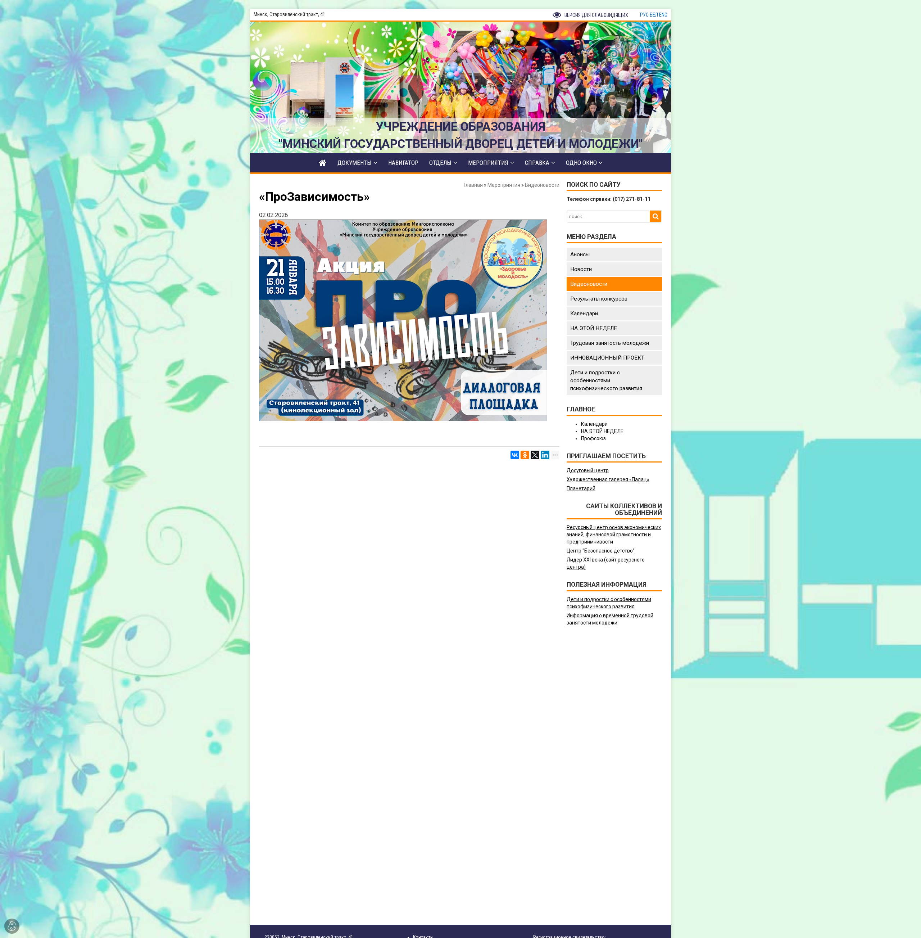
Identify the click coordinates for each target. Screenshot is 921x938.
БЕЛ (654, 15)
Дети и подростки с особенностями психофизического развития (606, 380)
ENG (663, 15)
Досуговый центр (588, 470)
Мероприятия (503, 185)
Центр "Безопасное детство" (601, 551)
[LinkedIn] (545, 455)
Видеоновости (542, 185)
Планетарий (581, 488)
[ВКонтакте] (515, 455)
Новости (581, 269)
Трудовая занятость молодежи (609, 343)
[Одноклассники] (525, 455)
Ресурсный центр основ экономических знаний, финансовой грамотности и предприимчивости (614, 534)
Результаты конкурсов (598, 299)
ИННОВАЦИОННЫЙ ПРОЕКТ (607, 358)
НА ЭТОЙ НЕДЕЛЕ (593, 328)
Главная (473, 185)
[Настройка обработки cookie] (11, 926)
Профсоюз (593, 438)
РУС (644, 15)
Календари (584, 313)
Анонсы (580, 254)
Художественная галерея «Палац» (608, 479)
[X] (535, 455)
